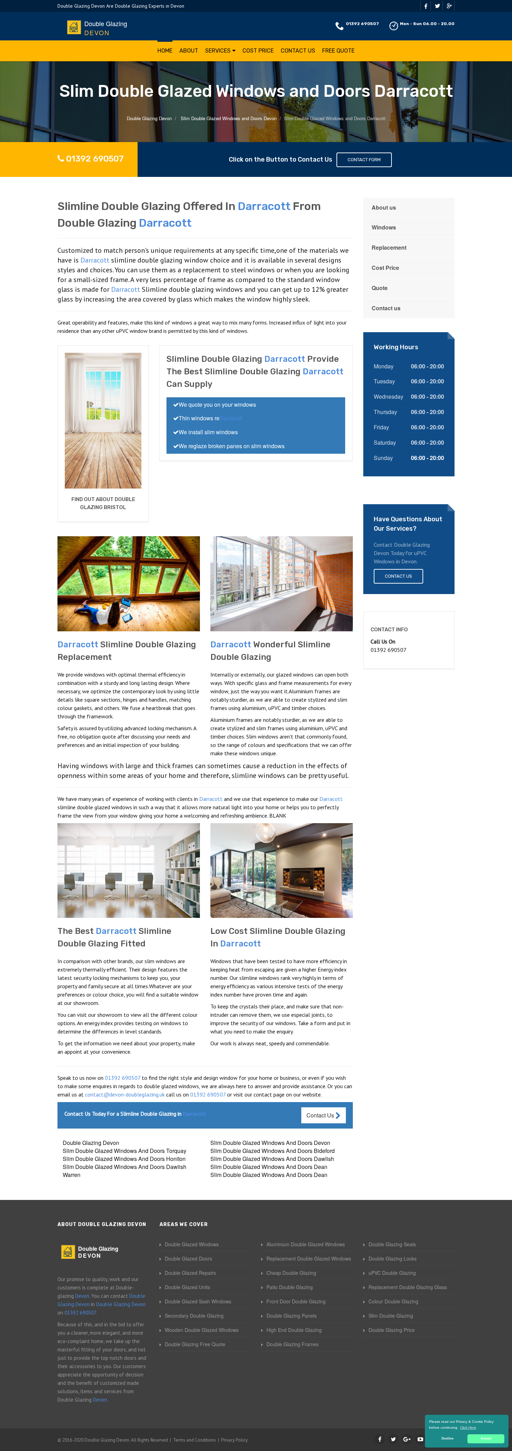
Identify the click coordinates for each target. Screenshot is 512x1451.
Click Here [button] (468, 1427)
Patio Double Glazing (289, 1287)
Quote (380, 288)
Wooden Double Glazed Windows (202, 1329)
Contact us (386, 308)
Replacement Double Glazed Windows (308, 1258)
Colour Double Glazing (393, 1301)
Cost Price (258, 50)
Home (164, 50)
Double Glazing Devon (91, 1143)
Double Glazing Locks (393, 1258)
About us (384, 207)
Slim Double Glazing (391, 1315)
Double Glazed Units (187, 1287)
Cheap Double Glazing (291, 1272)
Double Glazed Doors (188, 1258)
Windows (384, 227)
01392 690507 (362, 23)
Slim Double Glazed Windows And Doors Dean (268, 1167)
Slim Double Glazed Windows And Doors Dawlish (272, 1159)
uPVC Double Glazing (392, 1272)
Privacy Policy (234, 1440)
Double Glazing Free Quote (195, 1344)
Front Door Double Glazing (296, 1301)
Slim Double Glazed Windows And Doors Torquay (124, 1151)
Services (218, 50)
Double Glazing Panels (291, 1315)
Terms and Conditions (194, 1440)
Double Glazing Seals (392, 1244)
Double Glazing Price (392, 1329)
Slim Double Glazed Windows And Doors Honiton (124, 1159)
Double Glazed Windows (192, 1244)
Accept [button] (486, 1438)
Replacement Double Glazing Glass (408, 1287)
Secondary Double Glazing (194, 1315)
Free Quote (338, 50)
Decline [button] (447, 1438)
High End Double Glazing (294, 1329)
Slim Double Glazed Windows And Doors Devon (270, 1143)
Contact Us (298, 50)
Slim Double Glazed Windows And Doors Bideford (272, 1151)
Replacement (389, 247)
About (188, 50)
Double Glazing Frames (292, 1344)
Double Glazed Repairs (190, 1272)
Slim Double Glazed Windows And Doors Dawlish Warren (124, 1171)
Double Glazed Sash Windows (198, 1301)
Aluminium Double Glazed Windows (305, 1244)
